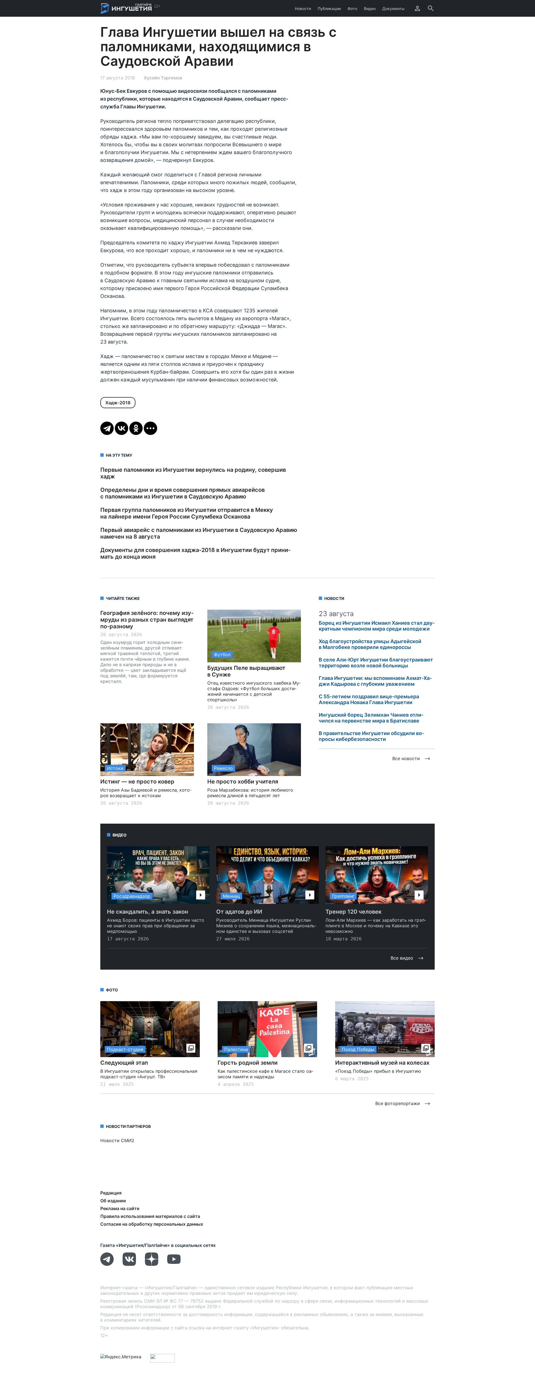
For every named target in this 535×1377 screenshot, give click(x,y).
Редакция (110, 1193)
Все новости (406, 758)
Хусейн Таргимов (163, 78)
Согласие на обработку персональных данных (151, 1224)
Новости (303, 8)
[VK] (129, 1264)
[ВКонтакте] (121, 428)
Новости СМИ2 (117, 1140)
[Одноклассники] (136, 428)
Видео (370, 8)
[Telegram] (107, 428)
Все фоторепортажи (397, 1103)
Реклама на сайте (119, 1208)
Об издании (113, 1200)
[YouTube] (174, 1264)
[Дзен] (151, 1264)
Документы (393, 8)
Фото (352, 8)
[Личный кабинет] (417, 8)
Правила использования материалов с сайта (150, 1216)
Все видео (402, 958)
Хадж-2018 (117, 402)
